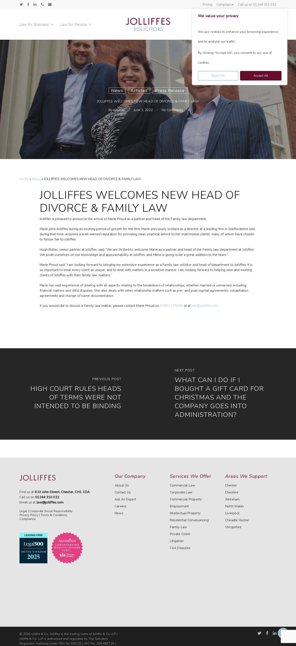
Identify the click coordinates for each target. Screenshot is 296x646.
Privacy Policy (29, 515)
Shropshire (233, 527)
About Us (122, 485)
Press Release (170, 91)
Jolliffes (119, 110)
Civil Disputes (180, 548)
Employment (179, 506)
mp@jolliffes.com (205, 306)
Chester (231, 485)
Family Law (178, 527)
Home (24, 179)
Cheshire (231, 492)
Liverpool (232, 513)
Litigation (177, 541)
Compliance (28, 519)
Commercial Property (186, 499)
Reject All (218, 76)
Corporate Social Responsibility (50, 511)
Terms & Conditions (54, 515)
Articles (139, 91)
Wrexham (232, 499)
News (117, 91)
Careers (121, 506)
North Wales (234, 506)
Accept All (261, 76)
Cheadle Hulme (237, 520)
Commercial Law (182, 485)
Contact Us (123, 492)
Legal (23, 511)
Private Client (180, 534)
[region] (239, 47)
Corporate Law (181, 492)
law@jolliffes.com (50, 502)
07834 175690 (171, 306)
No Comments (172, 110)
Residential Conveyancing (189, 520)
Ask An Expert (125, 499)
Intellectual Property (185, 513)
